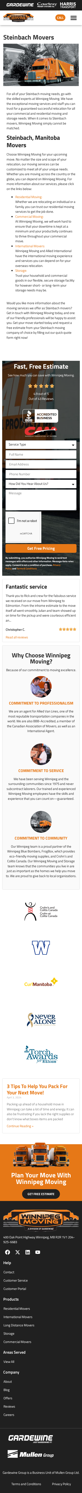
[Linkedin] (27, 1252)
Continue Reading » (20, 1125)
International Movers (17, 1316)
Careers (8, 1414)
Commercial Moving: (29, 216)
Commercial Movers (17, 1341)
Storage (8, 1333)
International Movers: (30, 246)
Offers (7, 1398)
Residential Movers (16, 1308)
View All (8, 1361)
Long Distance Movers (18, 1325)
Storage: (21, 270)
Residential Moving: (28, 196)
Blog (6, 1389)
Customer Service (15, 1280)
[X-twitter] (17, 1252)
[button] (74, 18)
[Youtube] (37, 1252)
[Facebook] (7, 1252)
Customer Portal (14, 1288)
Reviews (9, 1406)
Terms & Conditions (27, 568)
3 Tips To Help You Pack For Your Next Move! (37, 1089)
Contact (8, 1272)
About (7, 1381)
